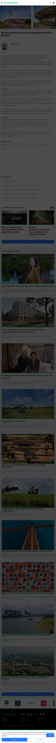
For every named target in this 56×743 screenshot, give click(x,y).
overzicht (26, 734)
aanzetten (4, 735)
